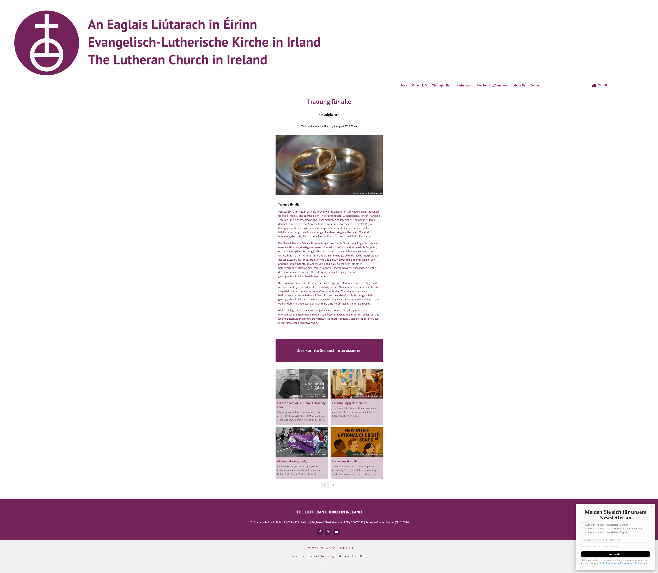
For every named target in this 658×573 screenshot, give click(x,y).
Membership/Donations (492, 85)
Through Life (440, 85)
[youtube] (336, 531)
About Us (519, 85)
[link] (442, 86)
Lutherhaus (464, 85)
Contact (535, 85)
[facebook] (319, 531)
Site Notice (311, 547)
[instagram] (328, 531)
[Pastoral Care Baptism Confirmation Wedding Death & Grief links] (451, 86)
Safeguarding (345, 547)
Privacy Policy (327, 547)
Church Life (419, 85)
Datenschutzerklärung (321, 556)
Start (403, 85)
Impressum (298, 556)
